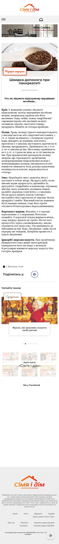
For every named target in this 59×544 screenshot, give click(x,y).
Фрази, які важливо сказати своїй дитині (30, 329)
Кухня (15, 514)
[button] (34, 274)
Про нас (11, 523)
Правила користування (44, 523)
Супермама (12, 297)
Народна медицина (15, 71)
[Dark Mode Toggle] (50, 535)
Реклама (24, 523)
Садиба (51, 514)
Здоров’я (38, 514)
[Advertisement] (29, 424)
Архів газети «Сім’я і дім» (43, 517)
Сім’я (26, 514)
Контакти (24, 526)
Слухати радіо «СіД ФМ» (44, 526)
